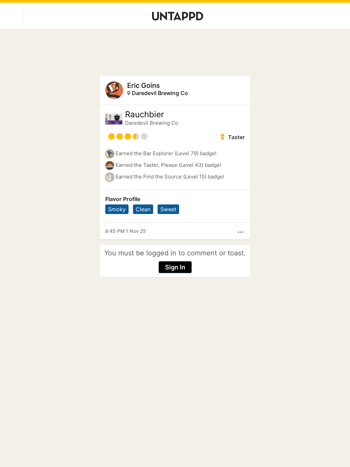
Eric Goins (143, 85)
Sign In (175, 267)
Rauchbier (144, 114)
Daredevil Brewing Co (160, 93)
